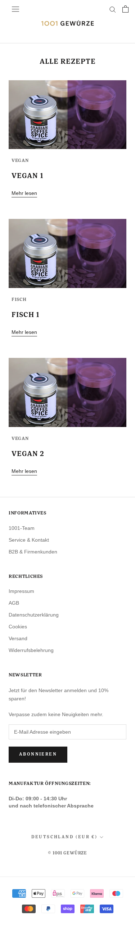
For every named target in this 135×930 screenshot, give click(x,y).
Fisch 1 (26, 314)
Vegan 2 (28, 453)
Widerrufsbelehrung (31, 650)
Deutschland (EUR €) (64, 837)
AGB (14, 603)
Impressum (21, 591)
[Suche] (112, 9)
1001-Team (22, 528)
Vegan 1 (28, 175)
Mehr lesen (24, 193)
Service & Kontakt (29, 540)
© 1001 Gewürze (67, 853)
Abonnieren (38, 754)
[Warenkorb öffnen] (125, 9)
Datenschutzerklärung (34, 615)
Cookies (18, 626)
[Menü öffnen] (15, 9)
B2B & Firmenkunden (33, 552)
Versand (18, 638)
